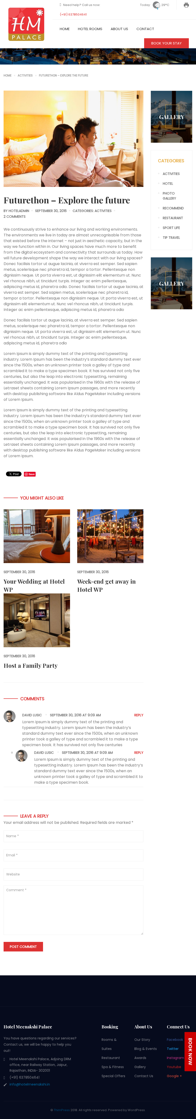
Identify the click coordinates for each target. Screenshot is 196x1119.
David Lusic (32, 715)
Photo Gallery (169, 196)
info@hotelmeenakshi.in (30, 1084)
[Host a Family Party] (37, 620)
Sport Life (171, 227)
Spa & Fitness (113, 1067)
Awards (140, 1057)
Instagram (175, 1057)
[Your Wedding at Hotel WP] (37, 536)
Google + (174, 1076)
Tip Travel (171, 237)
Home (65, 28)
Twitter (173, 1048)
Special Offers (113, 1076)
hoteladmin (19, 210)
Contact (145, 28)
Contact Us (143, 1076)
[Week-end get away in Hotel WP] (110, 536)
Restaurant (173, 218)
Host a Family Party (31, 665)
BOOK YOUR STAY (166, 43)
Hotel (168, 183)
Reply (138, 715)
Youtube (174, 1067)
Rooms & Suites (109, 1044)
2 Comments (15, 216)
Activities (103, 210)
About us (119, 28)
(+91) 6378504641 (73, 14)
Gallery (140, 1067)
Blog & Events (145, 1048)
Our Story (142, 1039)
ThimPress (62, 1110)
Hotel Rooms (90, 28)
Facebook (175, 1039)
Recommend (173, 208)
